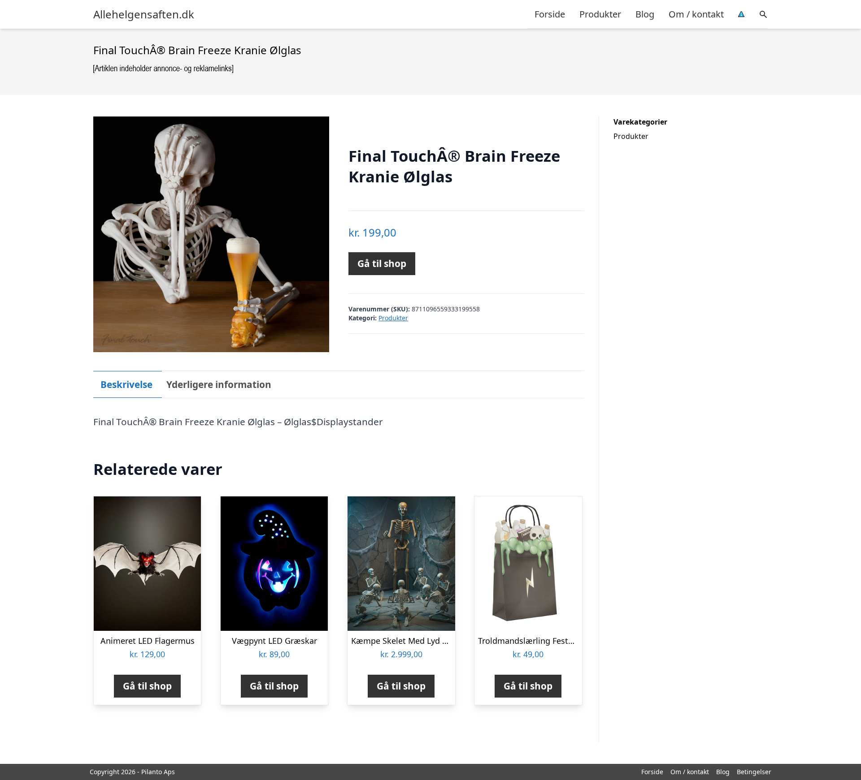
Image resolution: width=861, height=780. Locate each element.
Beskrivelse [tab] (126, 384)
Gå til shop (381, 263)
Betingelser (754, 771)
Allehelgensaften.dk (143, 14)
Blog (644, 14)
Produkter (600, 14)
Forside (550, 14)
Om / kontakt (696, 14)
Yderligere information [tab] (218, 384)
